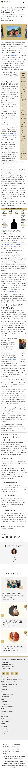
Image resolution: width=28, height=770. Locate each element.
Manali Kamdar (14, 55)
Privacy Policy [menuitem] (15, 746)
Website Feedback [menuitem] (16, 744)
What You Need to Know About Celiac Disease (13, 648)
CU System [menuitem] (6, 746)
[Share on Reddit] (15, 537)
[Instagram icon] (13, 674)
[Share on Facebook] (7, 537)
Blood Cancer (16, 526)
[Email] (19, 537)
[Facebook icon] (4, 674)
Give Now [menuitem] (5, 753)
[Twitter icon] (8, 674)
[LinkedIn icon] (17, 674)
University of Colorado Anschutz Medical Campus (8, 135)
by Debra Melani (4, 20)
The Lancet (10, 203)
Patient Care (9, 526)
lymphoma (10, 528)
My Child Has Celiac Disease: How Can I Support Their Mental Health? (13, 622)
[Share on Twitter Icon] (3, 537)
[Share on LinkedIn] (11, 537)
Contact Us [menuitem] (6, 744)
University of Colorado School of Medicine (13, 244)
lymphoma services (12, 291)
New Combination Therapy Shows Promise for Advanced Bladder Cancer (12, 596)
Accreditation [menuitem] (6, 751)
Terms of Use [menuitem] (6, 749)
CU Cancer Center (15, 246)
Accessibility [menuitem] (15, 749)
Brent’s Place (12, 359)
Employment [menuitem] (15, 751)
